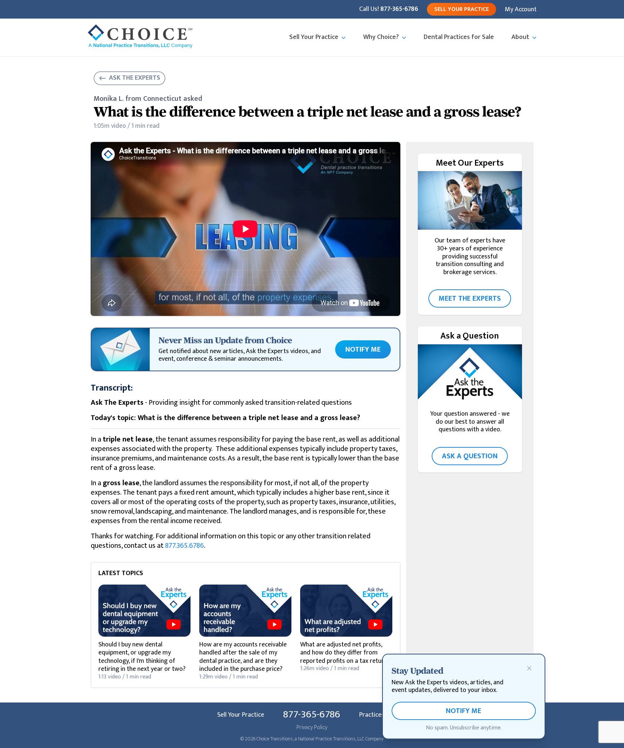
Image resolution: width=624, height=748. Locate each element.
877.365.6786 (184, 545)
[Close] (529, 668)
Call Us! (388, 9)
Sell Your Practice (461, 9)
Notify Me (363, 349)
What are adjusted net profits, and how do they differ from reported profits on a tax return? (345, 652)
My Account (521, 9)
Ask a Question (470, 456)
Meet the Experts (470, 298)
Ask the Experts (134, 77)
